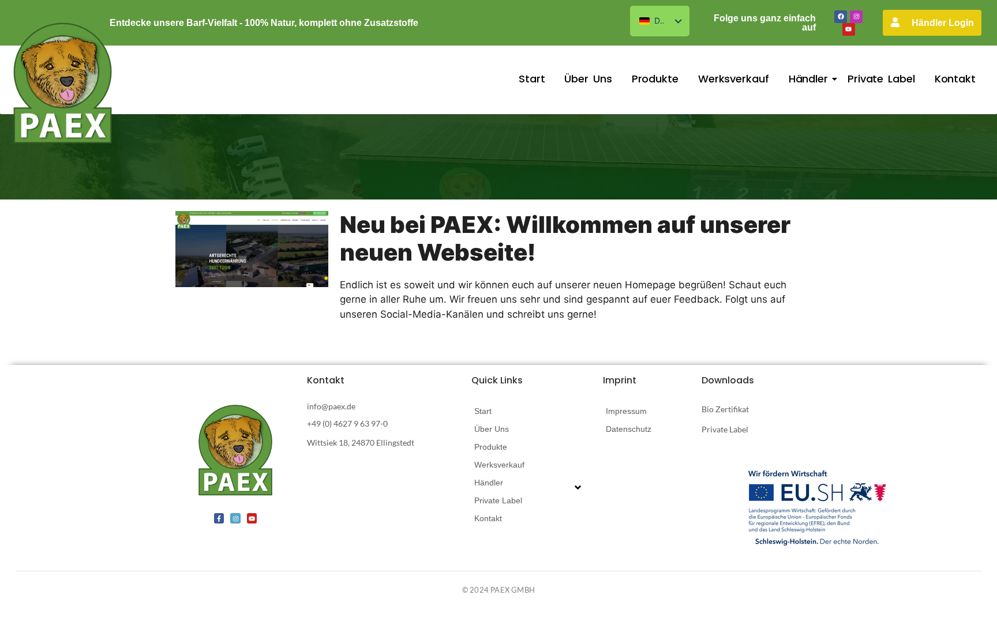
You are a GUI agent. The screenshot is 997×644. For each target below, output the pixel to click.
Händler (808, 78)
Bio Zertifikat (725, 409)
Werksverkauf (733, 78)
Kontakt (955, 78)
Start (532, 78)
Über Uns (588, 78)
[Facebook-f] (219, 518)
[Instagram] (856, 16)
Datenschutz (628, 429)
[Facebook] (840, 16)
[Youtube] (848, 29)
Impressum (626, 411)
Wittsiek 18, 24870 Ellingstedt (360, 442)
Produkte (655, 78)
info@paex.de (331, 406)
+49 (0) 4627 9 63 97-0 (347, 423)
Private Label (881, 78)
